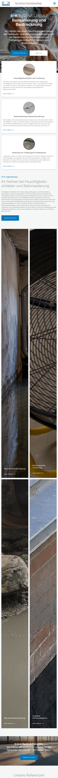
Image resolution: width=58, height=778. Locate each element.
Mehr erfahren (7, 93)
